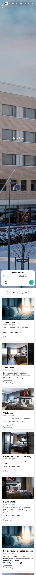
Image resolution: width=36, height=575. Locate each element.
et (21, 3)
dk (32, 3)
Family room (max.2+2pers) (17, 456)
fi (10, 3)
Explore (8, 337)
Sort (25, 292)
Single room (9, 322)
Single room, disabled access (18, 551)
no (17, 3)
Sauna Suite (9, 502)
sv (13, 3)
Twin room (8, 367)
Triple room (9, 413)
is (28, 3)
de (25, 3)
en (6, 3)
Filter (13, 292)
